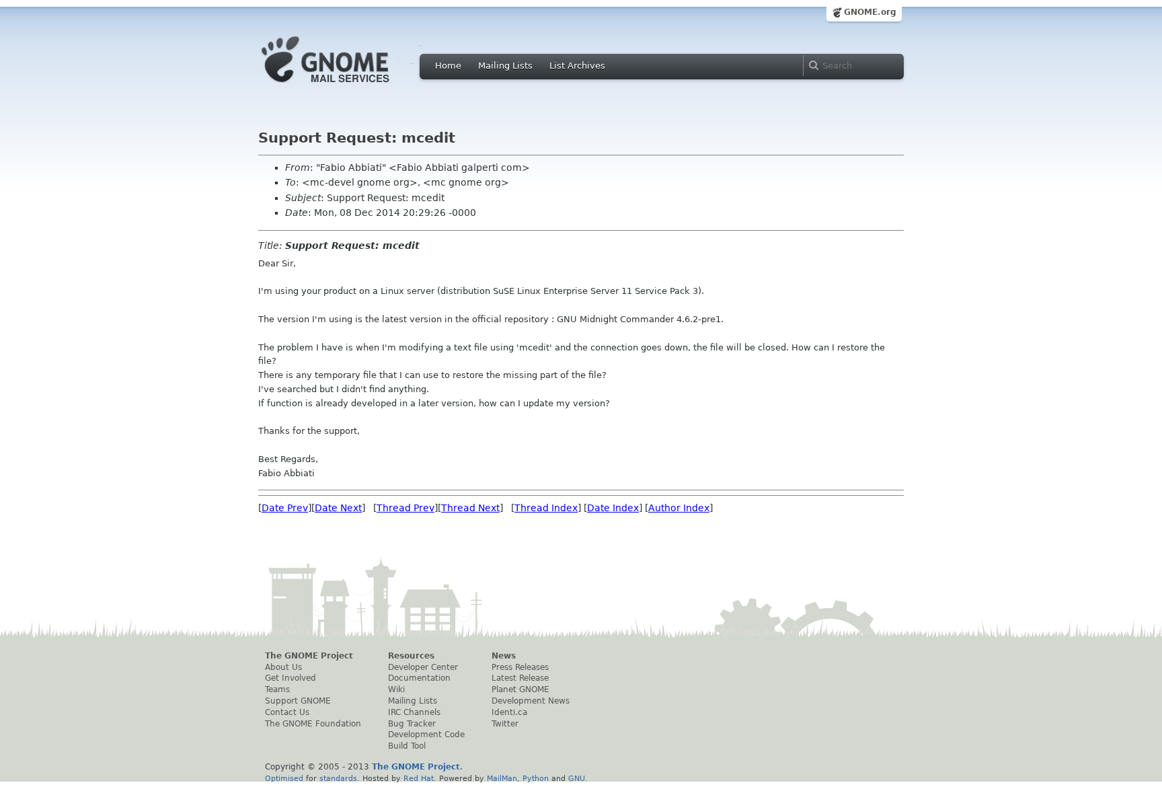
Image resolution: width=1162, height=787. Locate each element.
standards (338, 778)
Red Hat (418, 778)
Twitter (505, 723)
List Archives (577, 66)
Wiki (396, 689)
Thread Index (546, 507)
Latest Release (520, 678)
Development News (531, 701)
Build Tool (407, 746)
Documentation (419, 678)
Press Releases (520, 667)
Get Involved (290, 678)
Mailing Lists (505, 66)
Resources (411, 656)
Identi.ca (509, 712)
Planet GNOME (520, 689)
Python (535, 778)
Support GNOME (298, 701)
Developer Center (423, 667)
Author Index (678, 507)
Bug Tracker (412, 723)
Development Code (426, 734)
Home (448, 66)
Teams (277, 689)
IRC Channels (414, 712)
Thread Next (470, 507)
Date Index (613, 507)
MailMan (502, 778)
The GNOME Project (309, 656)
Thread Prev (405, 507)
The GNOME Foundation (313, 723)
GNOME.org (870, 12)
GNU (576, 778)
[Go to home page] (345, 86)
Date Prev (285, 507)
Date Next (338, 507)
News (504, 656)
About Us (283, 667)
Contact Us (287, 712)
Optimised (284, 778)
